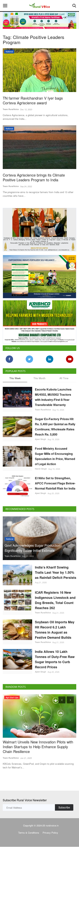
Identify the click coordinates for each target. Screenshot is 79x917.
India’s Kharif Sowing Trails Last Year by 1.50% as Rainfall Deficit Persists (55, 572)
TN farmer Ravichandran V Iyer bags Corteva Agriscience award (33, 100)
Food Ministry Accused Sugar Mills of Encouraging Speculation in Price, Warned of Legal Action (55, 456)
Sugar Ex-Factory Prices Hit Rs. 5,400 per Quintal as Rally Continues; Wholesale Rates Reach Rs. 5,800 (55, 426)
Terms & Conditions (28, 832)
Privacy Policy (50, 832)
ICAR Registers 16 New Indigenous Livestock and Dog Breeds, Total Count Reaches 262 (55, 600)
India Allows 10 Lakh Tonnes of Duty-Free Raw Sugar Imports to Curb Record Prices (55, 659)
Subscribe (64, 807)
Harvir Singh (41, 468)
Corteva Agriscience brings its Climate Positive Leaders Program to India (34, 177)
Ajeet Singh (40, 439)
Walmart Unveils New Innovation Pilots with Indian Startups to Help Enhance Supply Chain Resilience (38, 747)
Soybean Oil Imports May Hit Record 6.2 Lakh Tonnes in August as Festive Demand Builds (54, 630)
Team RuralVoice (11, 109)
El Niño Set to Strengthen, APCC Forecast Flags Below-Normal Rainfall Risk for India (55, 483)
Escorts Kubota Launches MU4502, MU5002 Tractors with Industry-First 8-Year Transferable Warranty (53, 397)
